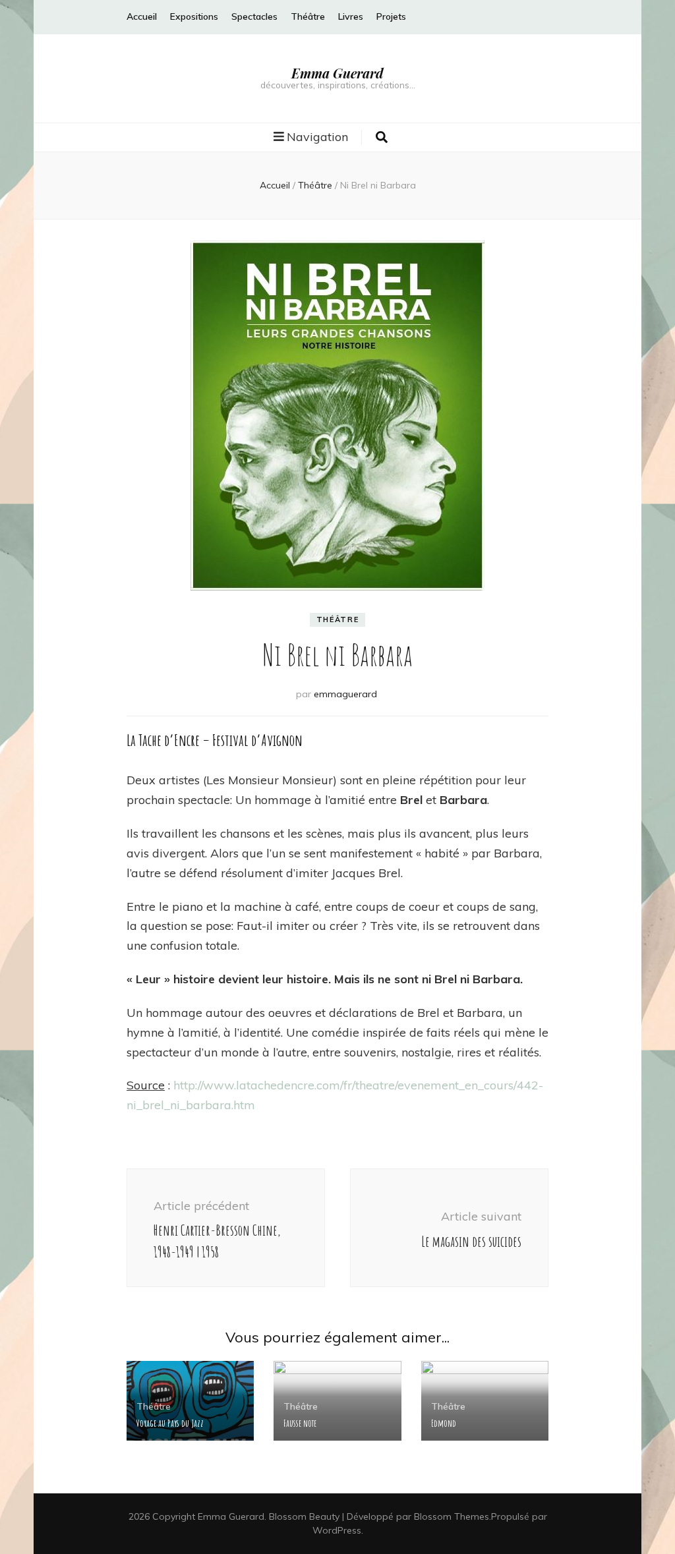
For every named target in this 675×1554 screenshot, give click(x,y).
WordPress (336, 1530)
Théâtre (308, 16)
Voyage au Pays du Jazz (170, 1423)
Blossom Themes (451, 1516)
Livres (350, 16)
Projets (391, 16)
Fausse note (299, 1423)
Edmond (443, 1423)
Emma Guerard (337, 73)
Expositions (194, 16)
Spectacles (254, 16)
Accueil (142, 16)
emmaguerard (345, 694)
